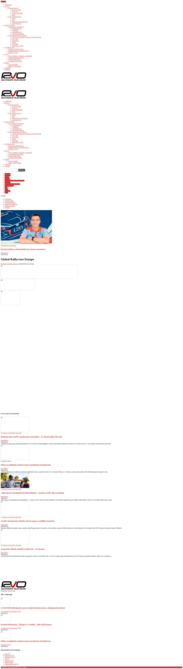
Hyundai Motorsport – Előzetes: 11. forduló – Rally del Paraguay (26, 624)
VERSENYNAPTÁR (15, 61)
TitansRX (7, 191)
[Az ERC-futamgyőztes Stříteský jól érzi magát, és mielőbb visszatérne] (15, 515)
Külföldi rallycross (11, 664)
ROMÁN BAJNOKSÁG (20, 22)
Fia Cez (7, 177)
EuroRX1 (7, 174)
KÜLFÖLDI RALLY (15, 17)
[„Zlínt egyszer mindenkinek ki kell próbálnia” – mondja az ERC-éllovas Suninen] (15, 487)
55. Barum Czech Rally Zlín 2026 (11, 433)
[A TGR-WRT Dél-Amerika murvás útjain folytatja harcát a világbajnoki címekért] (5, 604)
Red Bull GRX (9, 186)
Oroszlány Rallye (6, 461)
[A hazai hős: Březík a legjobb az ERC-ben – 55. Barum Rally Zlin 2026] (15, 543)
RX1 (6, 187)
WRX (14, 42)
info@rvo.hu (11, 591)
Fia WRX (7, 182)
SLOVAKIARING (18, 34)
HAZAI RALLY (13, 8)
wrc (7, 659)
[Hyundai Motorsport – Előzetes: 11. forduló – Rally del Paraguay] (5, 621)
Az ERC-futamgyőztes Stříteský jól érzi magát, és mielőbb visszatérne (28, 521)
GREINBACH (16, 32)
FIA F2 (7, 54)
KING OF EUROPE (14, 66)
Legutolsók (8, 199)
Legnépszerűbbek (10, 202)
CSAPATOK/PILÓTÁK (15, 58)
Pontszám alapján (10, 206)
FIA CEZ (15, 39)
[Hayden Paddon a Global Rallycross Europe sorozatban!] (26, 244)
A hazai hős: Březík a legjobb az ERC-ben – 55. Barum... (23, 549)
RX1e (6, 189)
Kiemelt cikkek (9, 201)
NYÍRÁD (15, 30)
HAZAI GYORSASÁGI (16, 49)
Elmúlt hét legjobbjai (11, 204)
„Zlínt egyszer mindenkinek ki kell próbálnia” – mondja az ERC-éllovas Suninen (32, 493)
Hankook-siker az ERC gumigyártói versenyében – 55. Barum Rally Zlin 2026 (31, 437)
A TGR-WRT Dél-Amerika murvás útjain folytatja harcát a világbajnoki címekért (33, 608)
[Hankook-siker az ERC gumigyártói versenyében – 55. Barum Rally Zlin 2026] (15, 431)
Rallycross (9, 662)
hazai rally (9, 655)
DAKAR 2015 (16, 23)
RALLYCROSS (10, 25)
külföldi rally (10, 657)
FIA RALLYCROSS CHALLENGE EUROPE (26, 37)
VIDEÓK (8, 68)
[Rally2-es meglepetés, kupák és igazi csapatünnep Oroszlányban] (15, 459)
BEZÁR (3, 1)
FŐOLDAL (8, 5)
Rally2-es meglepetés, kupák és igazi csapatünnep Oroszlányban (26, 465)
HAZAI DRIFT (13, 65)
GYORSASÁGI (10, 47)
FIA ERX (15, 44)
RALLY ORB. (16, 10)
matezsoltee (4, 253)
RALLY (7, 6)
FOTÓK (7, 70)
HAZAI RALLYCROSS (16, 27)
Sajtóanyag (9, 660)
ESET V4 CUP (13, 53)
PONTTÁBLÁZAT (14, 59)
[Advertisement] (35, 85)
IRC (13, 20)
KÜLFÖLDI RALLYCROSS (17, 35)
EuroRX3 (7, 175)
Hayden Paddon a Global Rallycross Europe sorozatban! (23, 249)
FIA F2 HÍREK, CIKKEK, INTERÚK (20, 56)
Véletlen (7, 207)
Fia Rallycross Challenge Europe (14, 180)
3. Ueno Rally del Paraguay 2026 (11, 611)
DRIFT (7, 63)
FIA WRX (15, 41)
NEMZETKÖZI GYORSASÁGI (18, 51)
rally (7, 654)
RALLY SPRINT (17, 13)
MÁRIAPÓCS (16, 29)
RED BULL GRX (17, 46)
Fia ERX (7, 179)
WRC (14, 18)
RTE (13, 15)
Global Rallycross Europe (12, 184)
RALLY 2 (15, 11)
